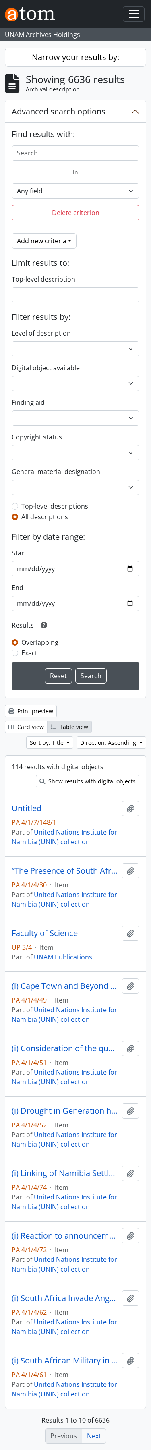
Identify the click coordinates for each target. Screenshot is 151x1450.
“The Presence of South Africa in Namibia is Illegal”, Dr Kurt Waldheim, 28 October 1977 (65, 871)
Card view (30, 727)
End (17, 587)
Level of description (41, 333)
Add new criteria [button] (41, 240)
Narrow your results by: (75, 57)
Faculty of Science (45, 933)
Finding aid (28, 402)
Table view (73, 727)
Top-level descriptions (54, 506)
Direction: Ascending (109, 742)
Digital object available (46, 367)
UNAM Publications (63, 957)
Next (94, 1435)
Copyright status (37, 437)
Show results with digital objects (91, 781)
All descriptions (44, 516)
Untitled (26, 808)
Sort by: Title (47, 742)
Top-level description (43, 279)
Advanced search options (58, 111)
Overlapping (39, 642)
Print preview (34, 711)
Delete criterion (75, 212)
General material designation (56, 471)
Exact (29, 652)
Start (19, 553)
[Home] (33, 14)
